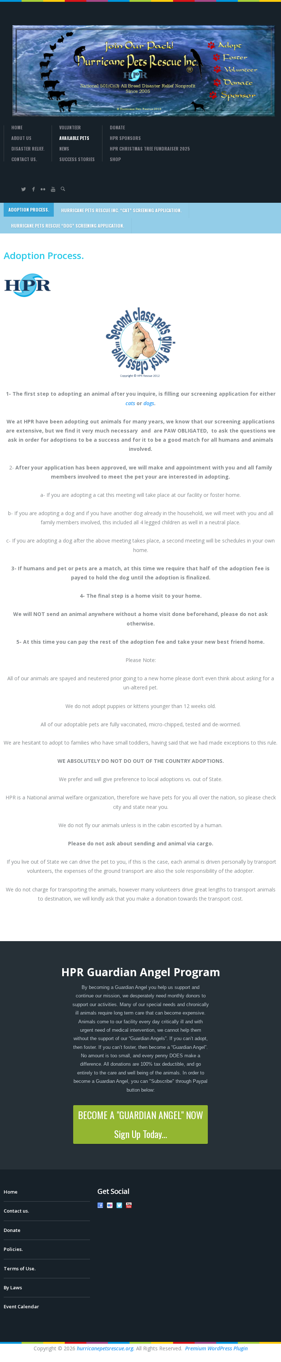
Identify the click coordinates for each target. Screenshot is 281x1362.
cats (130, 403)
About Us (21, 138)
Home (16, 127)
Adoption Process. (28, 209)
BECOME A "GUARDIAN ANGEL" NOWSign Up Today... (140, 1124)
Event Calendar (21, 1306)
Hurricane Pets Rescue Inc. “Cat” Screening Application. (121, 210)
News (64, 149)
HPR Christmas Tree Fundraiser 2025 (150, 149)
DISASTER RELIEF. (27, 149)
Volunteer (70, 127)
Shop (115, 159)
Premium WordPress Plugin (216, 1348)
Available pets (74, 138)
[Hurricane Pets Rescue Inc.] (135, 70)
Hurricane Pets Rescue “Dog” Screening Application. (67, 225)
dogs (148, 403)
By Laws (13, 1287)
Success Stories (77, 159)
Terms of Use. (19, 1268)
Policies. (13, 1249)
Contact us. (24, 159)
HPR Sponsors (125, 138)
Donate (117, 127)
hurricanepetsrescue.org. (106, 1348)
